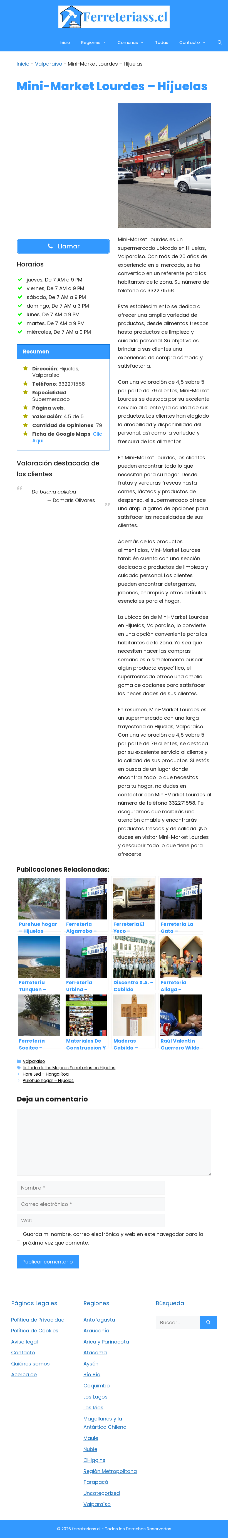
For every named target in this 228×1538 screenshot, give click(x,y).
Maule (90, 1438)
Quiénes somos (30, 1363)
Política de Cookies (34, 1330)
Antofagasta (99, 1319)
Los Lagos (95, 1396)
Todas (161, 42)
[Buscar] (208, 1322)
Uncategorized (101, 1493)
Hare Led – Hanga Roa (46, 1074)
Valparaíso (48, 63)
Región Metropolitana (110, 1471)
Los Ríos (93, 1407)
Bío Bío (91, 1374)
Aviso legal (24, 1341)
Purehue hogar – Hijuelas (48, 1080)
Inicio (65, 42)
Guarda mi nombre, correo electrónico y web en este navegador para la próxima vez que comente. (113, 1238)
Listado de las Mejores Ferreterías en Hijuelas (69, 1068)
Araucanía (96, 1330)
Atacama (95, 1352)
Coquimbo (96, 1385)
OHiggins (94, 1460)
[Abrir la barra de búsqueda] (220, 42)
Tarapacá (95, 1482)
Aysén (90, 1363)
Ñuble (90, 1449)
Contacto (189, 42)
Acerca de (24, 1374)
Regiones (90, 42)
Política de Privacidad (38, 1319)
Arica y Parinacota (106, 1341)
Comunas (128, 42)
